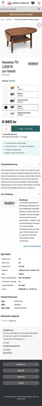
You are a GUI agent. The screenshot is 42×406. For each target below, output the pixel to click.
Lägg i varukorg (25, 128)
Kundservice (21, 377)
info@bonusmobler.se (11, 346)
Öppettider (21, 371)
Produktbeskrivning (9, 164)
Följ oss (21, 383)
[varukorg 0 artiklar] (39, 3)
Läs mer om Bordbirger (32, 246)
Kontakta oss (21, 364)
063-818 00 (7, 353)
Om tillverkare (7, 194)
